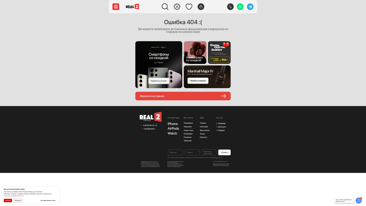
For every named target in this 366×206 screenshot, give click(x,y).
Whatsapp (222, 123)
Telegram (221, 130)
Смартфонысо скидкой (159, 56)
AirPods (173, 128)
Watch (172, 133)
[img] (195, 52)
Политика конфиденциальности (220, 161)
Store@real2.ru (149, 129)
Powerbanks (188, 134)
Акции (202, 134)
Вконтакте (222, 127)
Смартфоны (188, 123)
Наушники (188, 127)
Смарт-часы (188, 130)
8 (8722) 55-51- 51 (150, 125)
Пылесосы (187, 137)
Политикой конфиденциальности (14, 196)
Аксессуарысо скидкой (194, 59)
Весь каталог (205, 130)
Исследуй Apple (173, 118)
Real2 (202, 118)
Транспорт (188, 141)
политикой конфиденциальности (214, 157)
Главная (203, 123)
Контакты (203, 137)
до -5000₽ (158, 62)
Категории (204, 127)
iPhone (173, 124)
